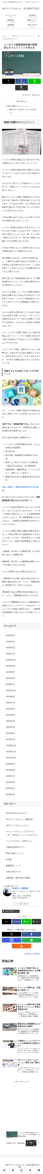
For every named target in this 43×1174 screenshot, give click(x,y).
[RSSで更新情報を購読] (27, 903)
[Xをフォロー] (14, 903)
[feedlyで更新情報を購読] (24, 903)
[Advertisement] (21, 1104)
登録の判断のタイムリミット (18, 106)
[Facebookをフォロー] (17, 903)
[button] (21, 87)
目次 (18, 101)
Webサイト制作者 (20, 888)
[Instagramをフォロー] (20, 903)
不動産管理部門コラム (12, 911)
